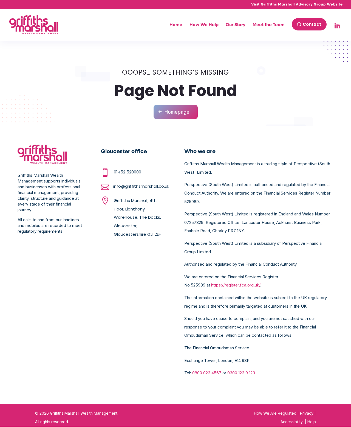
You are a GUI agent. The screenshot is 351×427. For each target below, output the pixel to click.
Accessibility (292, 421)
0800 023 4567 (206, 372)
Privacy (306, 413)
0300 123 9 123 (241, 372)
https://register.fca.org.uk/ (235, 285)
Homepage (177, 112)
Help (311, 421)
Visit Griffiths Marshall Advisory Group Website (297, 4)
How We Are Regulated (275, 413)
